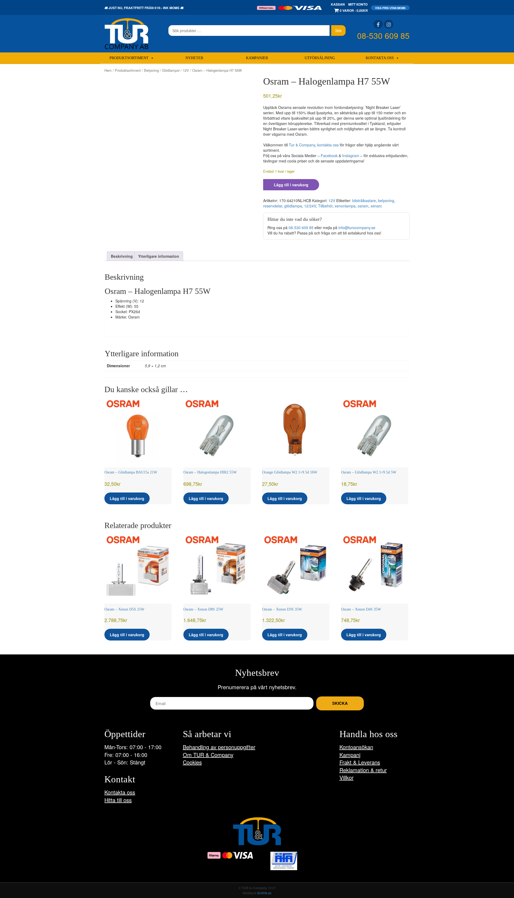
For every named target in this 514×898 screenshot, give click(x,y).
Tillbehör (325, 206)
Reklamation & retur (363, 770)
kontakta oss (328, 144)
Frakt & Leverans (359, 762)
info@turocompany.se (356, 227)
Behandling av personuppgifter (219, 747)
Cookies (192, 762)
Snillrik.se (264, 893)
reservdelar (272, 206)
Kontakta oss (380, 58)
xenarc (376, 206)
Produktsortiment (129, 58)
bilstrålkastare (364, 200)
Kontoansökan (356, 747)
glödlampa (293, 206)
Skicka (340, 703)
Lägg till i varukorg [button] (127, 498)
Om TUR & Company (208, 755)
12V (186, 70)
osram (363, 206)
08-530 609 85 (383, 35)
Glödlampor (171, 70)
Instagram (350, 155)
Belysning (151, 70)
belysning (386, 200)
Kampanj (349, 755)
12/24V (310, 206)
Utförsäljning (320, 58)
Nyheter (194, 58)
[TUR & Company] (126, 33)
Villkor (346, 777)
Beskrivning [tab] (122, 256)
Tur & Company (302, 144)
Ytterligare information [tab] (158, 256)
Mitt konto (358, 4)
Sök (338, 30)
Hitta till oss (118, 800)
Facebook (329, 155)
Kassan (338, 4)
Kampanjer (257, 58)
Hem (108, 70)
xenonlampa (345, 206)
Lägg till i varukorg (291, 184)
